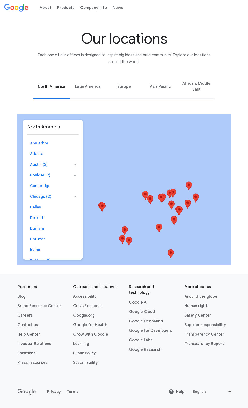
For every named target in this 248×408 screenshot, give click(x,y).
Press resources (32, 362)
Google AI (138, 302)
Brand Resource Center (39, 306)
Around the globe (201, 296)
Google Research (145, 349)
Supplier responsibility (205, 324)
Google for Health (90, 324)
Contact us (27, 324)
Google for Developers (150, 330)
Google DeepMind (146, 321)
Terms (72, 391)
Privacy (54, 391)
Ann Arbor (39, 143)
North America (51, 86)
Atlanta (36, 154)
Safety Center (198, 315)
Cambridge (40, 186)
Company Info (93, 7)
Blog (21, 296)
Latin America (88, 86)
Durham (37, 228)
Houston (38, 239)
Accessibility (85, 296)
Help (180, 391)
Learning (81, 343)
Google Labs (140, 340)
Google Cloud (142, 311)
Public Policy (84, 353)
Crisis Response (88, 306)
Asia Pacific (160, 86)
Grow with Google (90, 334)
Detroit (36, 218)
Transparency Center (204, 334)
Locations (26, 353)
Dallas (35, 207)
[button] (161, 198)
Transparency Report (204, 343)
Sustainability (85, 362)
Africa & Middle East (196, 86)
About (45, 7)
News (118, 7)
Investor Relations (34, 343)
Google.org (84, 315)
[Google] (16, 8)
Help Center (28, 334)
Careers (25, 315)
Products (65, 7)
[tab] (51, 86)
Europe (124, 86)
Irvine (35, 250)
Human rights (197, 306)
